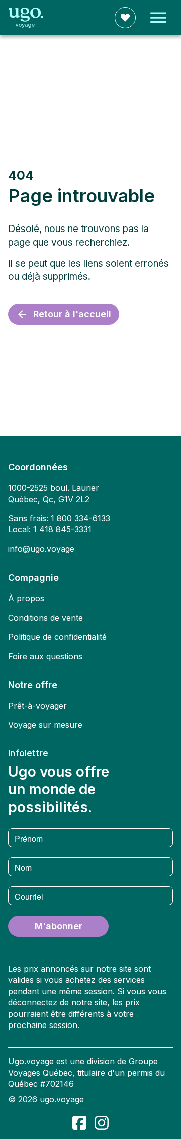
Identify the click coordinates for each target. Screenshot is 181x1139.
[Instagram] (102, 1123)
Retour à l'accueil (72, 314)
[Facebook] (79, 1123)
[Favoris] (125, 17)
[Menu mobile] (158, 17)
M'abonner (58, 926)
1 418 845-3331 (62, 529)
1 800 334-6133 (80, 518)
